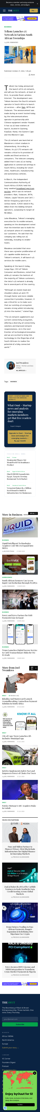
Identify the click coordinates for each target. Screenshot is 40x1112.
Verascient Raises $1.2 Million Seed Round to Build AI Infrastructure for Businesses (19, 490)
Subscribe (20, 1024)
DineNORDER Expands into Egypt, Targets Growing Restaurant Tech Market (18, 476)
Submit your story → (10, 1047)
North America (8, 1040)
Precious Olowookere (21, 857)
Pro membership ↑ (9, 1070)
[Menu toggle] (4, 10)
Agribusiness (7, 577)
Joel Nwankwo (12, 42)
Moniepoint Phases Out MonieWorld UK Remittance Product (18, 462)
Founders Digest (8, 1062)
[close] (37, 3)
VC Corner (6, 1058)
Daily (4, 696)
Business (8, 27)
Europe (5, 1044)
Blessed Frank (9, 551)
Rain (23, 107)
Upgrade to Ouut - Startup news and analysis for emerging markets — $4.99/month (20, 437)
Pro (34, 11)
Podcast (5, 1066)
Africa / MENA (7, 1036)
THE (13, 11)
